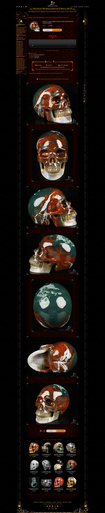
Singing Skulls (19, 48)
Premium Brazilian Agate (20, 56)
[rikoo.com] (49, 508)
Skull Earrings (19, 37)
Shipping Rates (41, 502)
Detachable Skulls (20, 61)
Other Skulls (19, 71)
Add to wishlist (57, 30)
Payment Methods (48, 502)
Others (18, 72)
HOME (40, 431)
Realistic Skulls (20, 29)
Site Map (70, 502)
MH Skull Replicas (20, 64)
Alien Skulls (19, 44)
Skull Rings (19, 33)
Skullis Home (30, 17)
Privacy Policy (59, 502)
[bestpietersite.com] (56, 508)
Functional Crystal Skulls (20, 69)
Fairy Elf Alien (19, 45)
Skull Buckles (19, 41)
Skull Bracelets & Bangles (20, 39)
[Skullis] (52, 3)
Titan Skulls (19, 47)
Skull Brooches (19, 42)
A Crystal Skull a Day (20, 27)
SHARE (44, 431)
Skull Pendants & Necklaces (21, 36)
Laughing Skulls (19, 58)
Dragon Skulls (19, 50)
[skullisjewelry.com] (52, 508)
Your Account (81, 6)
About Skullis (36, 502)
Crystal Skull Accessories (21, 67)
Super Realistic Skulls (21, 30)
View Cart (75, 6)
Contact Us (54, 502)
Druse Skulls (19, 53)
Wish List (87, 6)
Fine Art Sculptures (20, 32)
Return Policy (65, 502)
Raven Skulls (19, 51)
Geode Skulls (19, 54)
